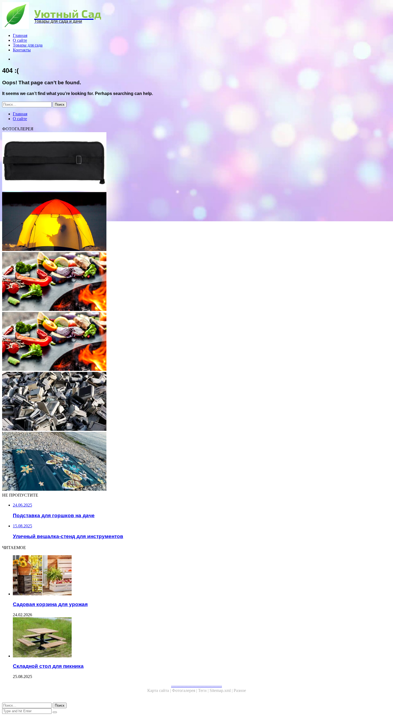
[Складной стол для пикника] (168, 637)
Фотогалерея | (185, 690)
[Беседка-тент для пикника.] (162, 282)
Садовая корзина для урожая (50, 604)
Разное (240, 690)
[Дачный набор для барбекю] (162, 162)
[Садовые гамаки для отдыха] (162, 222)
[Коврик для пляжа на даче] (162, 462)
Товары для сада (28, 45)
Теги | (204, 690)
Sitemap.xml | (222, 690)
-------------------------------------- (196, 685)
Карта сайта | (159, 690)
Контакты (22, 50)
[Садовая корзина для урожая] (168, 575)
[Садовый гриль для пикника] (162, 342)
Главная (20, 35)
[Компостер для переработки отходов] (162, 402)
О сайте (20, 40)
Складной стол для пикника (48, 666)
